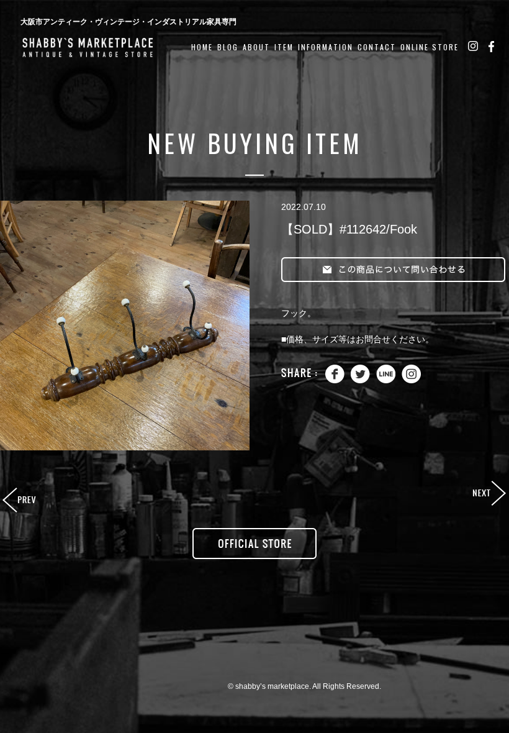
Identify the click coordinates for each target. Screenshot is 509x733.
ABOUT (256, 47)
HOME (202, 47)
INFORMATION (325, 47)
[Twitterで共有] (360, 380)
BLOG (227, 47)
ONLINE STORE (429, 47)
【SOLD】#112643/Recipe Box (488, 493)
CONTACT (377, 47)
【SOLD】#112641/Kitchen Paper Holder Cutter (20, 500)
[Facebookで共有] (335, 380)
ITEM (284, 47)
